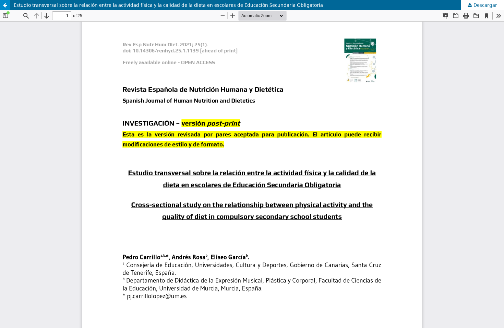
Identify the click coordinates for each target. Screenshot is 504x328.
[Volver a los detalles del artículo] (5, 5)
